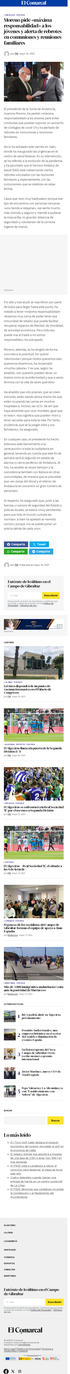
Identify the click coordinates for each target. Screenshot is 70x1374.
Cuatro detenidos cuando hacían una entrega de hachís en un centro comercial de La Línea (36, 1181)
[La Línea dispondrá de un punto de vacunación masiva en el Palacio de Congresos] (34, 663)
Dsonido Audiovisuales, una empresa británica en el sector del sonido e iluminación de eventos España (41, 1035)
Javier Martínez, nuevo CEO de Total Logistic (41, 1073)
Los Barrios (10, 1241)
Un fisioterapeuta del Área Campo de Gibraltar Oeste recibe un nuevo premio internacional (38, 1054)
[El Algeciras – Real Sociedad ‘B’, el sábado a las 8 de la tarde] (34, 842)
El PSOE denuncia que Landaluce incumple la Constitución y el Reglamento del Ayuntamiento (37, 1193)
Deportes (20, 744)
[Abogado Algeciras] (34, 624)
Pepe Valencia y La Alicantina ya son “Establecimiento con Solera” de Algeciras (42, 1091)
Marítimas (10, 983)
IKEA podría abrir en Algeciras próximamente (41, 1016)
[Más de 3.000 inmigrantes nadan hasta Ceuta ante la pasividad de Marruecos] (34, 963)
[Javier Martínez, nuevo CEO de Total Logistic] (10, 1073)
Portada (20, 15)
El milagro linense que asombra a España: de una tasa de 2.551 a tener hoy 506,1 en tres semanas (36, 1158)
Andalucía (10, 15)
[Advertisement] (28, 262)
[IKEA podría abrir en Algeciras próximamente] (10, 1016)
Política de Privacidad (40, 1310)
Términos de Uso (28, 605)
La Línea (8, 682)
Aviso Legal (10, 1349)
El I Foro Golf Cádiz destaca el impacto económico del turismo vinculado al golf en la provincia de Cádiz (37, 1146)
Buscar (8, 1111)
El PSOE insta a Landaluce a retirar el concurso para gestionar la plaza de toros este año (36, 1169)
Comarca (9, 921)
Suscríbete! (51, 595)
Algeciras (10, 744)
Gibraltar (9, 1270)
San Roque (10, 1250)
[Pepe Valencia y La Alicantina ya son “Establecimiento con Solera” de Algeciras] (10, 1091)
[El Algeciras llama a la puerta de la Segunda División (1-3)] (34, 725)
